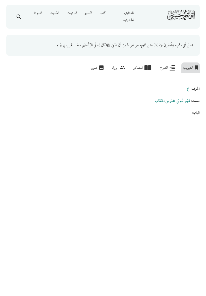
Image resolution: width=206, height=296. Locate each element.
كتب (102, 13)
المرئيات (72, 13)
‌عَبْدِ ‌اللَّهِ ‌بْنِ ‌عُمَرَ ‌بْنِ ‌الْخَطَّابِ (172, 100)
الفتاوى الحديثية (128, 16)
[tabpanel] (103, 94)
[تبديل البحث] (18, 17)
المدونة (38, 13)
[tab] (190, 67)
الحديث (54, 13)
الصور (88, 13)
